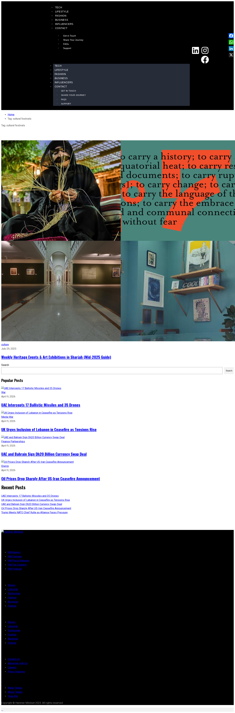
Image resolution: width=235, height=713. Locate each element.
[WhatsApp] (231, 42)
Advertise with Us (17, 663)
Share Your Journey (73, 40)
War (3, 392)
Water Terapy (15, 687)
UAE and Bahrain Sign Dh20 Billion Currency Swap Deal (44, 454)
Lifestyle (62, 11)
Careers (12, 667)
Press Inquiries (16, 671)
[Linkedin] (196, 50)
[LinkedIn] (231, 48)
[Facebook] (205, 60)
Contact (61, 28)
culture (5, 344)
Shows (11, 585)
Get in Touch (69, 35)
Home (11, 114)
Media (5, 416)
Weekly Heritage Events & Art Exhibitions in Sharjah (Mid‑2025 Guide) (56, 357)
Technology (14, 593)
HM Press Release (18, 560)
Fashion (61, 15)
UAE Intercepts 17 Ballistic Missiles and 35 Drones (40, 405)
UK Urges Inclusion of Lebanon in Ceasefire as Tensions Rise (49, 429)
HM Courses (15, 556)
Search (5, 364)
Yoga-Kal (13, 696)
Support (67, 48)
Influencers (64, 24)
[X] (231, 55)
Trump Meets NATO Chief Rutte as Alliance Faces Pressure (34, 512)
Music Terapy (15, 692)
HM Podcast (15, 568)
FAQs (66, 44)
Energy (5, 466)
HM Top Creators (17, 564)
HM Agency (14, 552)
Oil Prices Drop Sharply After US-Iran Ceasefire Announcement (50, 478)
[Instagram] (205, 50)
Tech (58, 7)
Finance (6, 441)
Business (61, 19)
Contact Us (14, 659)
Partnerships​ (18, 441)
